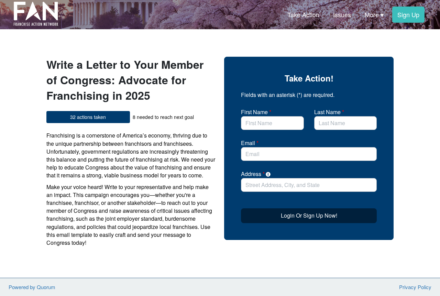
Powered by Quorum (32, 286)
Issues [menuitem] (342, 14)
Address (253, 174)
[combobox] (309, 185)
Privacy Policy (415, 286)
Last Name (329, 112)
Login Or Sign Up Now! (309, 215)
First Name (256, 112)
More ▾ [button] (374, 14)
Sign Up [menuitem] (408, 14)
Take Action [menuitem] (303, 14)
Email (249, 143)
